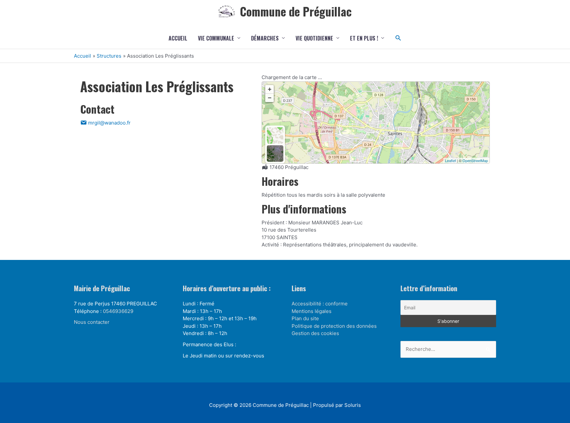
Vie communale (216, 38)
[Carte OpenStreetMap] (275, 135)
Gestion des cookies (315, 333)
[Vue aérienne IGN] (275, 153)
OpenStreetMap (475, 160)
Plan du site (305, 318)
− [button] (269, 97)
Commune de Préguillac (296, 11)
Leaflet (450, 160)
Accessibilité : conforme (320, 303)
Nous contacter (92, 322)
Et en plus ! (364, 38)
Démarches (265, 38)
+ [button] (269, 89)
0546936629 (118, 311)
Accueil (178, 38)
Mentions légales (312, 311)
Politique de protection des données (334, 326)
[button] (398, 38)
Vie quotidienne (314, 38)
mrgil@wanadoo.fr (109, 123)
